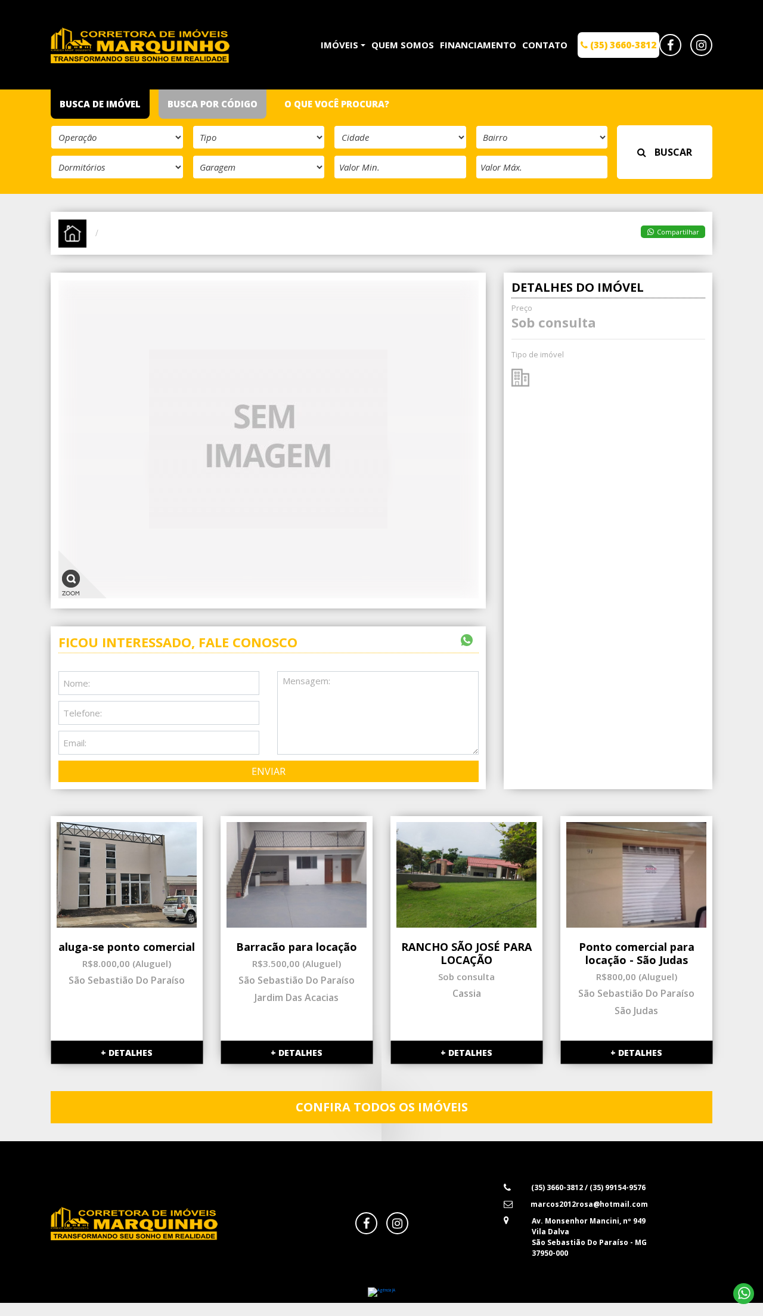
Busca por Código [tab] (213, 104)
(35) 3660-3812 (622, 45)
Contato (544, 45)
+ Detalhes (127, 1052)
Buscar (672, 152)
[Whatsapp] (743, 1293)
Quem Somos (402, 45)
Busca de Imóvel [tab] (100, 104)
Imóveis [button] (339, 45)
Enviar (269, 771)
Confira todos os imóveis (382, 1107)
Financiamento (478, 45)
